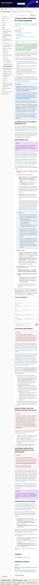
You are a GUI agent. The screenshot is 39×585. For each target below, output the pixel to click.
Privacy (23, 582)
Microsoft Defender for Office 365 (23, 15)
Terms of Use (3, 584)
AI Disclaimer (3, 582)
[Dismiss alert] (37, 2)
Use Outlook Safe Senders (20, 35)
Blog (14, 582)
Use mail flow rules (19, 34)
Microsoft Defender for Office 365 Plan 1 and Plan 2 (23, 25)
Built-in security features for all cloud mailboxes (28, 23)
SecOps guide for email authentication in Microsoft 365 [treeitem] (7, 40)
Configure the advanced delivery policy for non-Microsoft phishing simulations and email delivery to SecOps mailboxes (26, 97)
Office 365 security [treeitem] (5, 18)
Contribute (19, 582)
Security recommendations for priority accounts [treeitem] (7, 46)
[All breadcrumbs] (16, 15)
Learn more (17, 549)
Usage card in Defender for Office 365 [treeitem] (7, 49)
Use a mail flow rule (20, 540)
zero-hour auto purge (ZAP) (27, 362)
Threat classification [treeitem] (6, 43)
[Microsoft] (2, 9)
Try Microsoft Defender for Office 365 (23, 49)
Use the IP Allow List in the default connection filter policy (25, 36)
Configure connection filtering (20, 433)
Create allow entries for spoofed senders (28, 130)
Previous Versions (10, 582)
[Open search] (34, 9)
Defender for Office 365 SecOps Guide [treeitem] (7, 32)
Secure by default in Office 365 (23, 90)
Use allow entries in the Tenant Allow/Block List (24, 32)
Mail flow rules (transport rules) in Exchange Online (26, 157)
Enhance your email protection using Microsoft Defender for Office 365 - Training (26, 568)
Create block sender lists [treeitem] (8, 64)
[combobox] (7, 16)
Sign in (36, 8)
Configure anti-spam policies (20, 481)
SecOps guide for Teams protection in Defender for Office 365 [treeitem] (7, 36)
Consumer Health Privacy (30, 582)
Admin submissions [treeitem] (7, 62)
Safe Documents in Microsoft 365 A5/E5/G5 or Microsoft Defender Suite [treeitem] (8, 85)
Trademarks (8, 584)
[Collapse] (13, 14)
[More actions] (37, 15)
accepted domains (33, 494)
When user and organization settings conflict (26, 340)
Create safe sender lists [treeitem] (8, 66)
